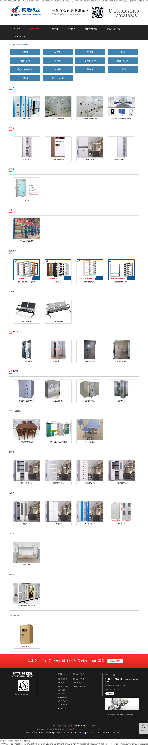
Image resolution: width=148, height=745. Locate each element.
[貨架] (123, 49)
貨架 (64, 683)
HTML (73, 733)
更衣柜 (65, 701)
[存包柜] (90, 49)
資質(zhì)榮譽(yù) (79, 686)
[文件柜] (58, 67)
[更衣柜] (90, 67)
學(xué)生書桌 (62, 697)
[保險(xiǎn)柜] (58, 75)
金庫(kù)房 (61, 694)
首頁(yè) (17, 29)
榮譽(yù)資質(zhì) (113, 29)
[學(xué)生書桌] (25, 67)
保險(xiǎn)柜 (62, 708)
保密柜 (65, 679)
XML (80, 733)
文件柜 (60, 701)
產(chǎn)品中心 (36, 29)
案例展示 (55, 29)
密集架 (65, 705)
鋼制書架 (61, 686)
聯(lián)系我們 (19, 36)
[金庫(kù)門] (90, 58)
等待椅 (66, 686)
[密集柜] (25, 49)
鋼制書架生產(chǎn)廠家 (85, 726)
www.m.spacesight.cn (22, 676)
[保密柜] (58, 49)
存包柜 (60, 683)
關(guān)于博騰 (78, 679)
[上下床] (123, 67)
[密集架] (25, 75)
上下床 (60, 705)
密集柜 (60, 679)
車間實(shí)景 (78, 683)
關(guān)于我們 (91, 29)
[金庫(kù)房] (123, 58)
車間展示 (71, 29)
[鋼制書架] (25, 58)
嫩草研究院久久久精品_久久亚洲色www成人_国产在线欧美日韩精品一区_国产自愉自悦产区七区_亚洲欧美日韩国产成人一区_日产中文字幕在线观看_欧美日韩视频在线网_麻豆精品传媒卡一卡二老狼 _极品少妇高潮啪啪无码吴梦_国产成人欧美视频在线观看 (74, 1)
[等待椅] (58, 58)
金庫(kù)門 (61, 690)
